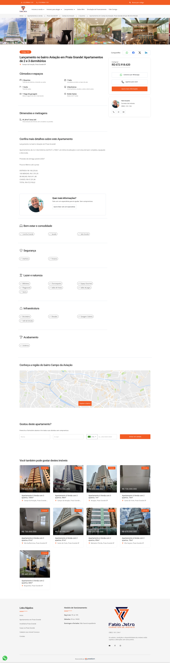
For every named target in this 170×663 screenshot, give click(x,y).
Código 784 (25, 52)
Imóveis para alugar (53, 9)
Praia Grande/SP (52, 16)
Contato (22, 636)
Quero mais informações (129, 89)
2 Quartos (82, 16)
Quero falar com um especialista (64, 207)
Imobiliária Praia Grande (28, 624)
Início (21, 16)
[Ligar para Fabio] (114, 112)
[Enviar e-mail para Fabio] (124, 112)
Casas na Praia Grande (27, 628)
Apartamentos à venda (35, 16)
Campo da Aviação (68, 16)
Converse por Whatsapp (131, 75)
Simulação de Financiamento (96, 9)
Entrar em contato (135, 437)
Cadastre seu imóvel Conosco (29, 632)
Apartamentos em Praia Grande (30, 620)
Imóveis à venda (37, 9)
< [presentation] (5, 33)
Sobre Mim (81, 9)
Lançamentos (69, 9)
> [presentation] (164, 33)
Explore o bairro (85, 403)
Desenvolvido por (80, 659)
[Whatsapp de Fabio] (119, 112)
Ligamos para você (131, 82)
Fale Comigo (113, 9)
